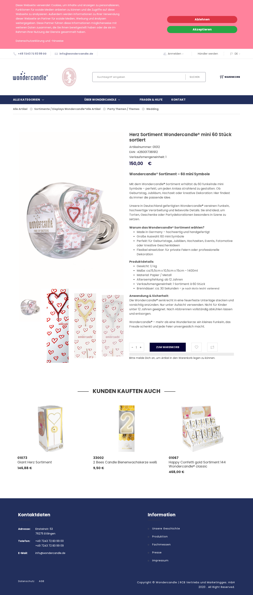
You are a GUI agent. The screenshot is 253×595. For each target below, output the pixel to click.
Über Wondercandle (100, 100)
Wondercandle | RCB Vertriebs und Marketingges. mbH (195, 582)
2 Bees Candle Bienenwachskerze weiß (125, 462)
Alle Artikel (20, 109)
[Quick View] (65, 444)
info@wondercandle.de (76, 54)
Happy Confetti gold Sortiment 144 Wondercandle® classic (197, 464)
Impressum (160, 560)
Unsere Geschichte (166, 528)
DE (236, 54)
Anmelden (174, 54)
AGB (41, 581)
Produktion (160, 536)
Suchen (195, 77)
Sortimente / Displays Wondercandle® (60, 109)
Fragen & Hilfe (151, 100)
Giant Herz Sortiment (34, 462)
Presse (157, 552)
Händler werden (208, 54)
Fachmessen (161, 544)
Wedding (152, 109)
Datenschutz (26, 581)
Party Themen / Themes (123, 109)
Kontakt (178, 100)
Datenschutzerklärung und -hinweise (40, 41)
